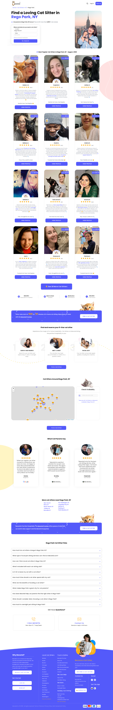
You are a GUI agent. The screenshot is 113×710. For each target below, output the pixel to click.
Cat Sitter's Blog (61, 680)
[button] (38, 403)
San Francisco (46, 692)
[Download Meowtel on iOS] (92, 688)
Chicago (44, 665)
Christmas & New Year (63, 699)
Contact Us (79, 624)
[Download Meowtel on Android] (95, 688)
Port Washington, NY (63, 502)
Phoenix (44, 685)
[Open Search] (87, 3)
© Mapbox (72, 419)
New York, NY (47, 503)
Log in (92, 3)
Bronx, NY (46, 504)
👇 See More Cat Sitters (56, 286)
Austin (43, 660)
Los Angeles (45, 674)
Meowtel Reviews (61, 669)
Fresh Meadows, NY (63, 510)
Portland (44, 687)
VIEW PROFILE (25, 107)
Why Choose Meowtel (63, 667)
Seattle (44, 694)
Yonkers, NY (47, 508)
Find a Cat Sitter (56, 367)
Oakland (44, 681)
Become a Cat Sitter (85, 672)
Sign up (98, 3)
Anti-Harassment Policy (59, 706)
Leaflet (68, 419)
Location (17, 29)
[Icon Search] (80, 395)
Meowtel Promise (26, 317)
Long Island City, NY (63, 504)
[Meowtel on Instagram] (95, 680)
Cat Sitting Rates (61, 665)
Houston (44, 672)
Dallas (43, 667)
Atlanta (44, 658)
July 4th (59, 695)
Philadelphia (45, 683)
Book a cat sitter (22, 672)
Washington (45, 696)
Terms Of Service (39, 706)
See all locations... (47, 699)
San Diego (45, 690)
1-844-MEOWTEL (34, 624)
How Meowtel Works (62, 662)
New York (44, 678)
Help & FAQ (60, 677)
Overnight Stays (61, 688)
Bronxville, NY (47, 510)
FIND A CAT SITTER (89, 316)
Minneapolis (45, 676)
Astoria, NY (61, 506)
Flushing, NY (61, 508)
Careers (59, 672)
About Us (59, 660)
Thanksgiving (60, 697)
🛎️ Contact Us (81, 690)
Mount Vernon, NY (48, 506)
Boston (44, 662)
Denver (44, 669)
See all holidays (61, 701)
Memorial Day (61, 694)
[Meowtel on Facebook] (92, 680)
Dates (16, 33)
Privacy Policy (48, 706)
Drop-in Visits (60, 685)
